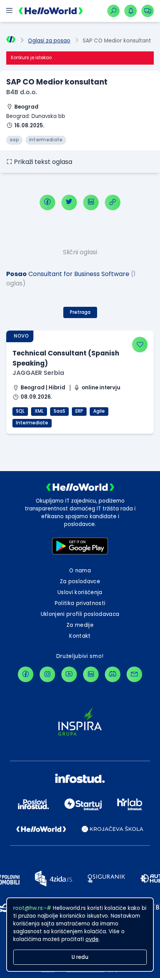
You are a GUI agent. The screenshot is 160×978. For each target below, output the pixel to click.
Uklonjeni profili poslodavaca (80, 614)
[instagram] (47, 674)
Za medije (80, 625)
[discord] (112, 674)
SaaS (59, 411)
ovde (92, 939)
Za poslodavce (80, 581)
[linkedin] (91, 202)
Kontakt (79, 636)
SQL (20, 411)
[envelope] (134, 674)
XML (39, 411)
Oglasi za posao (49, 40)
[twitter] (69, 202)
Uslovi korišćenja (80, 592)
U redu (80, 957)
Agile (99, 411)
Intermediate (32, 423)
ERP (79, 411)
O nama (80, 570)
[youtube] (69, 674)
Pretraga (80, 312)
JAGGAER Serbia (38, 372)
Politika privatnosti (80, 603)
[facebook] (47, 202)
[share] (112, 202)
